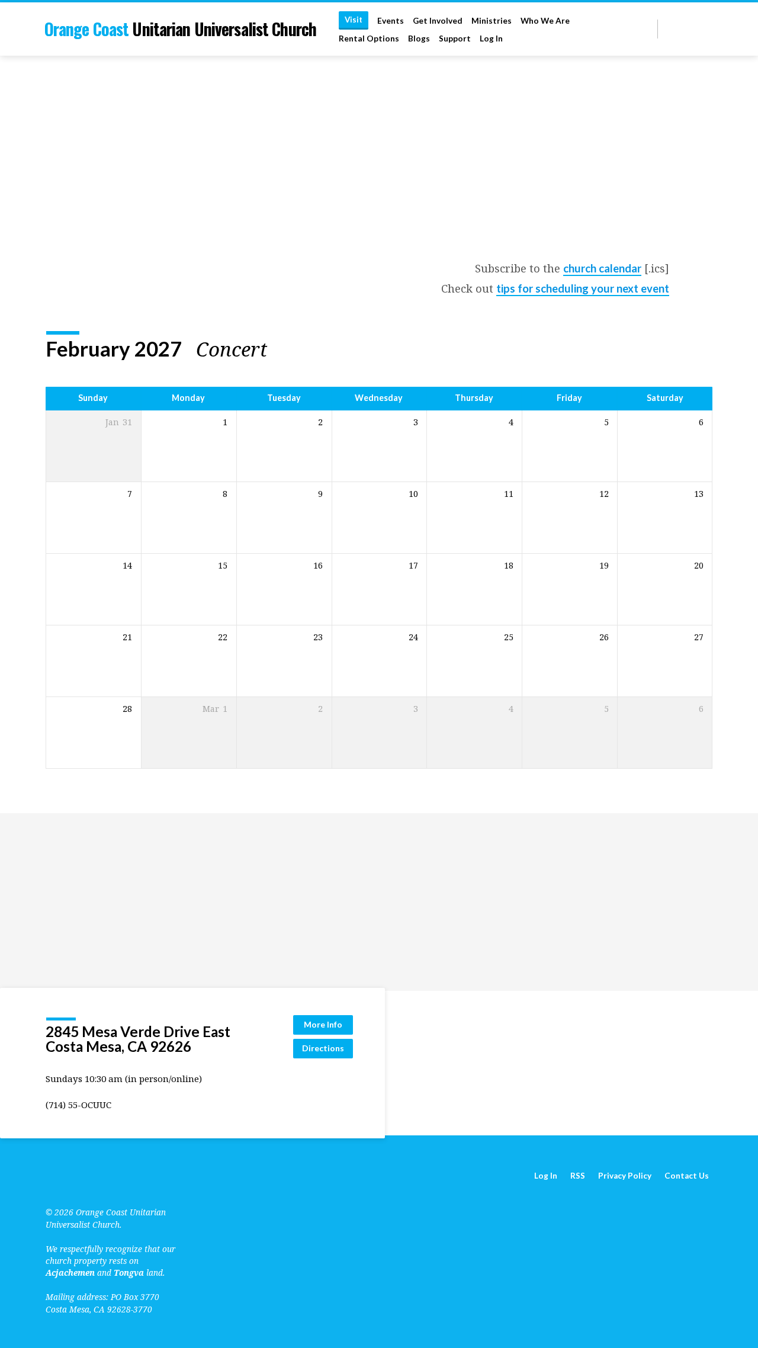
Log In (491, 38)
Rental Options (369, 38)
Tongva (129, 1272)
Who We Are (545, 20)
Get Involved (437, 20)
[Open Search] (648, 29)
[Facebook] (694, 28)
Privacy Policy (624, 1175)
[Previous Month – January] (658, 349)
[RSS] (668, 28)
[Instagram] (707, 28)
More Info (323, 1024)
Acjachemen (70, 1272)
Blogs (419, 38)
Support (455, 38)
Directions (323, 1048)
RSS (577, 1175)
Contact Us (686, 1175)
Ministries (491, 20)
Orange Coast (180, 29)
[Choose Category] (705, 349)
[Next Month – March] (672, 349)
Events (390, 20)
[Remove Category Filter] (281, 349)
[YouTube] (680, 28)
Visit (353, 19)
